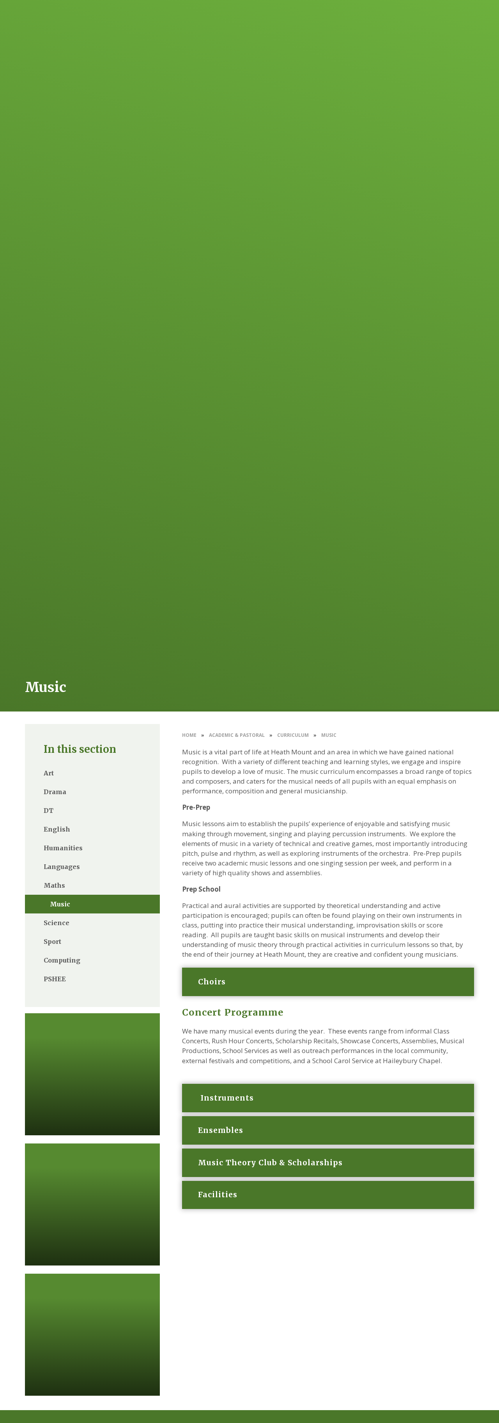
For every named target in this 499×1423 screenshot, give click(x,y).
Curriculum (293, 735)
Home (189, 735)
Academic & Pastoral (237, 735)
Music (328, 735)
